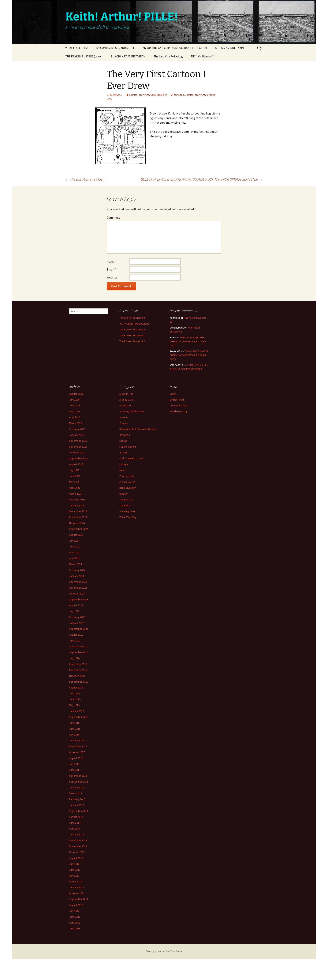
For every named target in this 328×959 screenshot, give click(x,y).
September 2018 (78, 717)
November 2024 (78, 517)
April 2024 (74, 558)
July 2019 (74, 693)
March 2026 (75, 423)
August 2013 (76, 858)
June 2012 (74, 916)
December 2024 (78, 511)
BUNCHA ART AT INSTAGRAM (128, 56)
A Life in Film (126, 393)
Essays (123, 440)
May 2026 (74, 411)
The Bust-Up (126, 499)
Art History (125, 405)
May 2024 (74, 552)
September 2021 (78, 628)
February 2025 (77, 499)
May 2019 (74, 705)
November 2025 (78, 446)
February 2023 (77, 617)
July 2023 (74, 611)
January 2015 (76, 805)
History (123, 452)
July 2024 (74, 540)
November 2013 (78, 846)
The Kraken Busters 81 (132, 335)
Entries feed (177, 399)
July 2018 (74, 723)
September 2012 (78, 899)
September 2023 (78, 599)
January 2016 (76, 787)
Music (122, 470)
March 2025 (75, 493)
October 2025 (77, 452)
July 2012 (74, 911)
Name (111, 261)
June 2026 (74, 405)
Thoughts (124, 505)
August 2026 (76, 393)
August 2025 (76, 464)
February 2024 (77, 570)
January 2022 (76, 623)
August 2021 (76, 634)
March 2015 (75, 793)
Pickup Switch (127, 482)
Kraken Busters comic (131, 458)
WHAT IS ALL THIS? (76, 48)
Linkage (123, 464)
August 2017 (76, 758)
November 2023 (78, 587)
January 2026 (76, 435)
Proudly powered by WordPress (164, 951)
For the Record (127, 446)
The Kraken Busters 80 (132, 341)
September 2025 (78, 458)
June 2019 (74, 699)
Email (111, 269)
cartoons (179, 94)
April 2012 (74, 922)
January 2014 (76, 834)
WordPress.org (178, 411)
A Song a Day (126, 399)
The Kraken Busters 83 (132, 317)
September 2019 (78, 681)
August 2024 (76, 534)
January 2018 (76, 740)
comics (189, 94)
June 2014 (74, 822)
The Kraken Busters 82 (132, 329)
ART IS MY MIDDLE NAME (230, 48)
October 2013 (77, 852)
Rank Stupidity (159, 94)
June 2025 (74, 476)
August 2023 (76, 605)
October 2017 (77, 752)
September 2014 (78, 811)
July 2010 (74, 928)
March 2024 (75, 564)
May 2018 (74, 734)
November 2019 (78, 670)
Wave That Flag (127, 517)
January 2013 (76, 887)
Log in (173, 393)
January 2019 (76, 711)
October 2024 (77, 523)
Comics (133, 94)
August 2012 (76, 905)
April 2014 (74, 828)
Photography (126, 476)
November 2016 (78, 775)
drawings (144, 94)
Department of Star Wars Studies (138, 429)
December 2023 (78, 581)
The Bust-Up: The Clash (84, 179)
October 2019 (77, 675)
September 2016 (78, 781)
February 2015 (77, 799)
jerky (109, 98)
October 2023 (77, 593)
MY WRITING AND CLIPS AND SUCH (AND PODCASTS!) (175, 48)
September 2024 (78, 529)
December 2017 (78, 746)
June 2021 (74, 640)
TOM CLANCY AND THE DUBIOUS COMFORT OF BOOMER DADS (188, 341)
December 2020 (78, 646)
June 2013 (74, 869)
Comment (114, 217)
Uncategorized (127, 511)
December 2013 (78, 840)
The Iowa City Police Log (168, 56)
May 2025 (74, 482)
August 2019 (76, 687)
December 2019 (78, 664)
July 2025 (74, 470)
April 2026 (74, 417)
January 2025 (76, 505)
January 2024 (76, 576)
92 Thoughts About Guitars (134, 323)
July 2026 (74, 399)
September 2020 (78, 652)
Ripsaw (123, 493)
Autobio (123, 417)
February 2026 (77, 429)
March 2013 (75, 881)
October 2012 (77, 893)
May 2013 (74, 875)
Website (112, 277)
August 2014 (76, 817)
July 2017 (74, 764)
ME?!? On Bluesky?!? (203, 56)
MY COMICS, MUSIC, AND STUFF (115, 48)
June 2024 (74, 546)
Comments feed (179, 405)
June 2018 (74, 728)
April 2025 (74, 487)
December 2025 (78, 440)
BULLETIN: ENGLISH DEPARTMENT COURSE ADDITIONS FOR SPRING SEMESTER (202, 179)
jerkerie (211, 94)
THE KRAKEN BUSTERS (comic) (83, 56)
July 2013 (74, 864)
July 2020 (74, 658)
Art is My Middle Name (131, 411)
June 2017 (74, 770)
